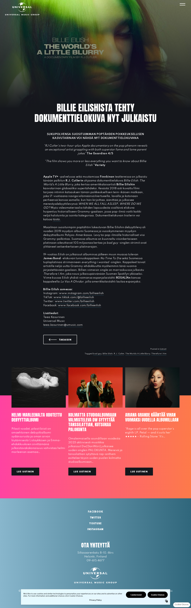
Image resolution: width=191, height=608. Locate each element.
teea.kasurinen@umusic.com (63, 324)
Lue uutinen (25, 472)
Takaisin (68, 340)
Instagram (95, 529)
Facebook (95, 512)
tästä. (57, 219)
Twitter (95, 518)
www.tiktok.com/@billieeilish (74, 297)
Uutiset (163, 349)
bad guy (97, 354)
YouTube (95, 524)
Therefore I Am (158, 354)
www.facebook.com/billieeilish (79, 305)
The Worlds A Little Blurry (137, 354)
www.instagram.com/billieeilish (81, 293)
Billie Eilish (108, 354)
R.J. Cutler (119, 354)
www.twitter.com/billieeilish (74, 301)
